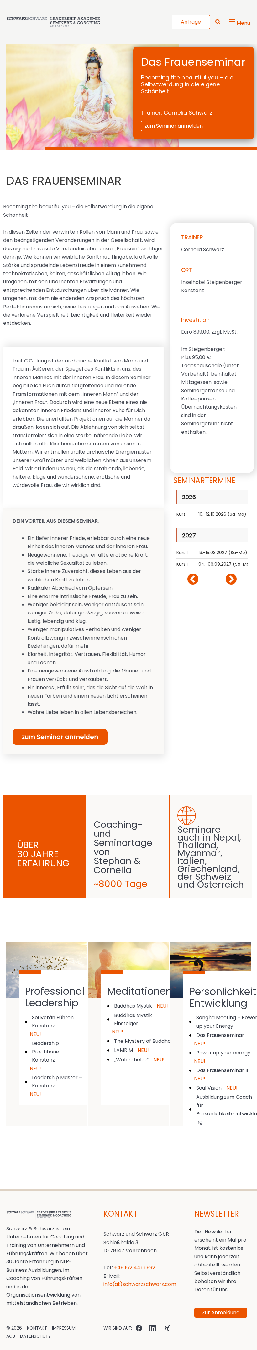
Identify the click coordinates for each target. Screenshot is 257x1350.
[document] (128, 675)
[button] (220, 568)
